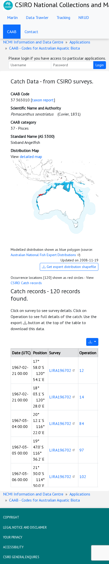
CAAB (11, 31)
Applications (79, 41)
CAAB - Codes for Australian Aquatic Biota (44, 48)
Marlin (12, 17)
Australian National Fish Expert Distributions (43, 255)
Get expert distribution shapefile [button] (71, 266)
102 (82, 476)
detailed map (31, 156)
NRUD (83, 17)
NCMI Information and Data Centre (33, 41)
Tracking (63, 17)
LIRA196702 (60, 370)
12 (81, 370)
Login (100, 65)
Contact (31, 31)
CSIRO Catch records (26, 283)
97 (81, 450)
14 (81, 396)
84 (81, 423)
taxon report (43, 99)
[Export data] (92, 342)
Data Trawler (37, 17)
